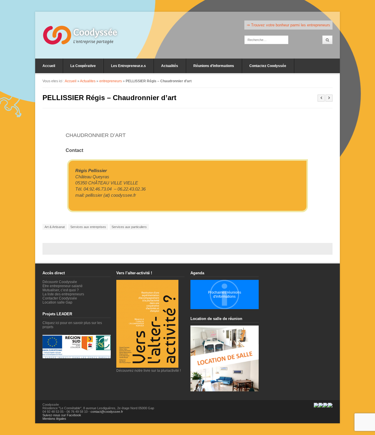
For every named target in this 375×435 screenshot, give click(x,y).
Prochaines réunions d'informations (224, 294)
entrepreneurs (110, 81)
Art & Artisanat (55, 227)
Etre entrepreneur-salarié (62, 286)
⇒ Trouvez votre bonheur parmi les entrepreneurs (288, 25)
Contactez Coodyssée (267, 66)
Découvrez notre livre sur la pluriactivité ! (148, 371)
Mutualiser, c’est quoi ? (60, 290)
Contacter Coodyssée (59, 298)
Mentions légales (54, 418)
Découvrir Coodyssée (59, 282)
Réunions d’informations (213, 66)
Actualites (88, 81)
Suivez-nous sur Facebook (61, 415)
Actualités (169, 66)
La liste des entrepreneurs (63, 294)
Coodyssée (95, 32)
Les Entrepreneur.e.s (128, 66)
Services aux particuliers (129, 227)
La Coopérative (83, 66)
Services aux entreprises (88, 227)
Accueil (48, 66)
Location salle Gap (57, 302)
